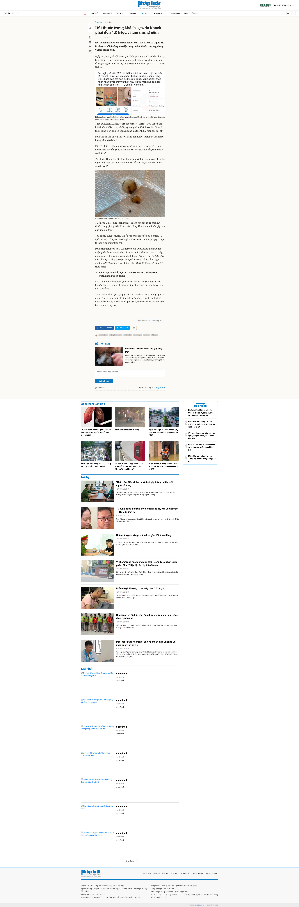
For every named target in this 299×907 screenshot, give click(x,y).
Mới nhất (94, 13)
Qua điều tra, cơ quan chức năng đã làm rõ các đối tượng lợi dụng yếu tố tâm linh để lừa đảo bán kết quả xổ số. (147, 520)
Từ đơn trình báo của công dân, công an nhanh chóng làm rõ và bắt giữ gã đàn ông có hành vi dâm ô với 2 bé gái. (147, 597)
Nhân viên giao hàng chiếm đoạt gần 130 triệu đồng (143, 535)
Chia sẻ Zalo (123, 328)
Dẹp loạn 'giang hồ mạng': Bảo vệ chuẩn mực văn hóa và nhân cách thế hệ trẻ (145, 643)
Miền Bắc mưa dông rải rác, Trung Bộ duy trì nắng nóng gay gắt (96, 465)
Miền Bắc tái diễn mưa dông (127, 430)
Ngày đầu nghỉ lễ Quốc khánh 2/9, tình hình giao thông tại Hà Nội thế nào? (163, 432)
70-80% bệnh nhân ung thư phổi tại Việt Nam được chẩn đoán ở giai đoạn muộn (96, 432)
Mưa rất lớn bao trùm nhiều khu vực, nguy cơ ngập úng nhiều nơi (201, 447)
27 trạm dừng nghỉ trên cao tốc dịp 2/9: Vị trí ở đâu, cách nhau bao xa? (201, 436)
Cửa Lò (154, 335)
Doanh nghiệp (174, 13)
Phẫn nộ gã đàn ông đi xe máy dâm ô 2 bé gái (140, 588)
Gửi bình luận (104, 381)
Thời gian (150, 388)
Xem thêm (130, 861)
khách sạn (137, 335)
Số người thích (160, 388)
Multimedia (107, 13)
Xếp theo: (142, 388)
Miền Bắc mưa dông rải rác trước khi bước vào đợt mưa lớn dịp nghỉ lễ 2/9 (163, 466)
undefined (121, 673)
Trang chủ (99, 22)
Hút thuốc (128, 335)
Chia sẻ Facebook (105, 328)
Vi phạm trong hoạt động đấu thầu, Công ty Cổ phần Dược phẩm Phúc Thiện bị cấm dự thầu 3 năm (146, 564)
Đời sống (120, 13)
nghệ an (146, 335)
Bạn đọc (144, 13)
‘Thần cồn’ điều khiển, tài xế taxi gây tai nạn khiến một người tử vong (144, 484)
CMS (198, 905)
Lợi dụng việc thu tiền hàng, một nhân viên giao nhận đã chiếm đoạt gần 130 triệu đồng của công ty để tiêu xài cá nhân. (147, 543)
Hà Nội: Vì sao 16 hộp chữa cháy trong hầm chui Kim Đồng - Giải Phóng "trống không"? (128, 466)
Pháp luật (132, 13)
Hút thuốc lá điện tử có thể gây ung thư (143, 350)
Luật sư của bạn (191, 13)
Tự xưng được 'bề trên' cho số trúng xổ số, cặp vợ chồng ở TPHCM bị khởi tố (147, 510)
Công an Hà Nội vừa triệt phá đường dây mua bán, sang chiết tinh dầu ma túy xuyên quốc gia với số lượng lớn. (146, 626)
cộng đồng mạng (115, 335)
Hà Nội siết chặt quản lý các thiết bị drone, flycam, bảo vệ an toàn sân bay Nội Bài (201, 413)
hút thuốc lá (103, 335)
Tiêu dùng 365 (158, 13)
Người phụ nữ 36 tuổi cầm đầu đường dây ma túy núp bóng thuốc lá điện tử (147, 617)
